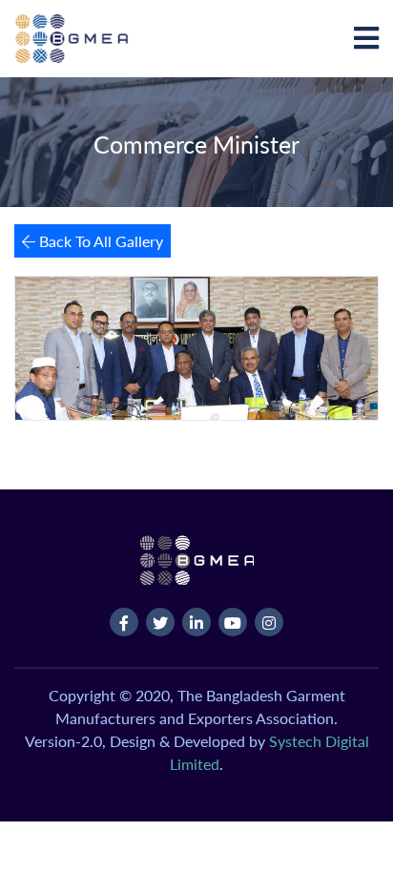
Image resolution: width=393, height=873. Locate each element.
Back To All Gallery (99, 241)
